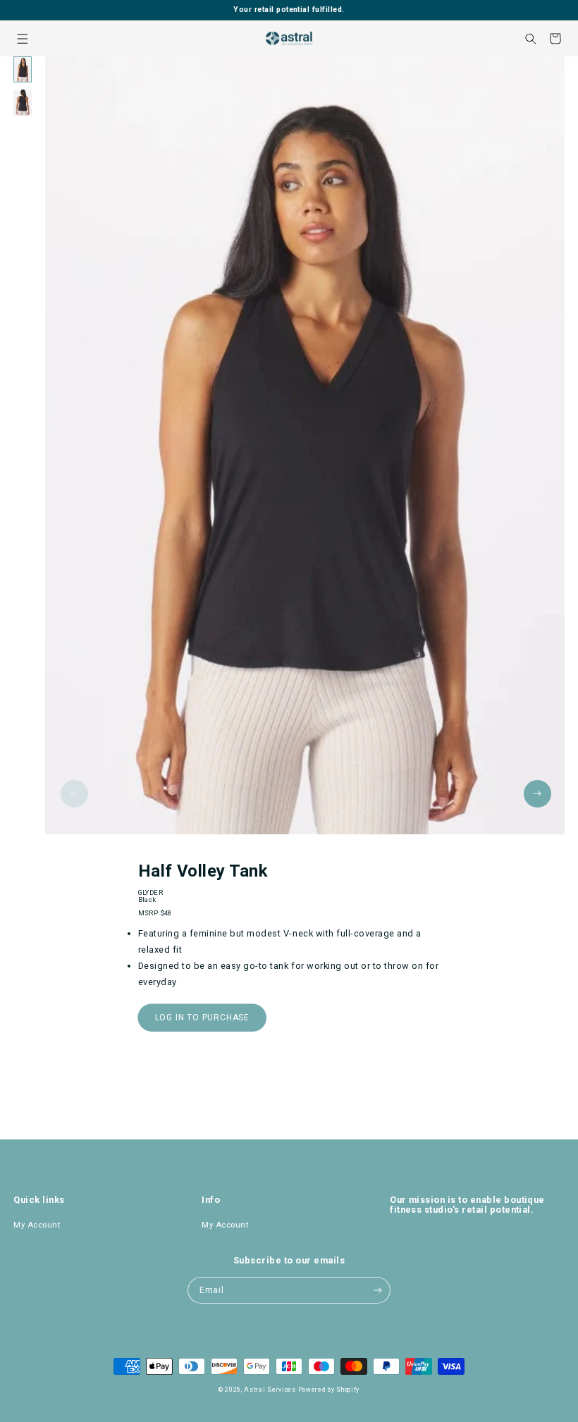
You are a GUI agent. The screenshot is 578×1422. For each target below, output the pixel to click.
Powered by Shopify (329, 1389)
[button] (22, 38)
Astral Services (270, 1389)
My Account (36, 1225)
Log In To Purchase (202, 1017)
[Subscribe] (377, 1290)
